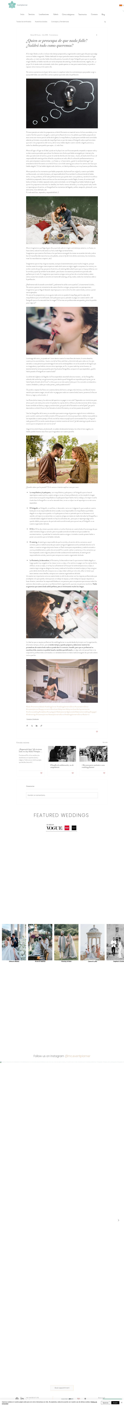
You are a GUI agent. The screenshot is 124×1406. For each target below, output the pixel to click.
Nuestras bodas (41, 22)
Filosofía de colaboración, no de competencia (62, 766)
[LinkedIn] (22, 1399)
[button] (105, 21)
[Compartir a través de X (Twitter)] (32, 726)
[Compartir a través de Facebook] (27, 726)
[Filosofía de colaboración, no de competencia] (62, 754)
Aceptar (115, 1403)
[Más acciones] (97, 35)
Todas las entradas (23, 22)
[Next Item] (118, 1220)
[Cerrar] (122, 1402)
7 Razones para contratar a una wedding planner (93, 766)
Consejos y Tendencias (60, 22)
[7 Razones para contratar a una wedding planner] (93, 754)
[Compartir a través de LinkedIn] (36, 726)
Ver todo (105, 742)
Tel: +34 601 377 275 (32, 1398)
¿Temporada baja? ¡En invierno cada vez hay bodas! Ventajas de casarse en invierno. (30, 750)
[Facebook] (17, 1399)
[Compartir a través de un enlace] (41, 726)
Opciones (105, 1403)
